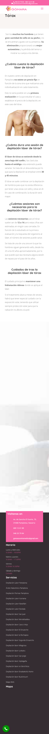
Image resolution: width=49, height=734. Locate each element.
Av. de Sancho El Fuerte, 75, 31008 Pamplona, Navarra (25, 405)
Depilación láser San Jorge (16, 656)
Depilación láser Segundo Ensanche (20, 640)
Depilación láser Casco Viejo (17, 624)
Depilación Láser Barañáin (16, 603)
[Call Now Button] (6, 728)
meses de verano (34, 294)
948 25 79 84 (28, 423)
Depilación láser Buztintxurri (17, 677)
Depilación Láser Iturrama (16, 598)
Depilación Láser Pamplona (16, 583)
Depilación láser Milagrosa (16, 645)
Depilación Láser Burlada (15, 609)
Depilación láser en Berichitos (17, 666)
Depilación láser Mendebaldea (18, 619)
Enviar (37, 366)
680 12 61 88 (18, 528)
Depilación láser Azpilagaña (16, 661)
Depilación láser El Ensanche (17, 630)
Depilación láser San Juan (16, 614)
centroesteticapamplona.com (31, 428)
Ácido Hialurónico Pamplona (17, 588)
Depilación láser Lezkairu (15, 650)
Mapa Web (10, 682)
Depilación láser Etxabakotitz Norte (19, 671)
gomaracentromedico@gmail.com (25, 538)
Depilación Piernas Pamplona (17, 593)
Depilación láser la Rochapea (17, 635)
